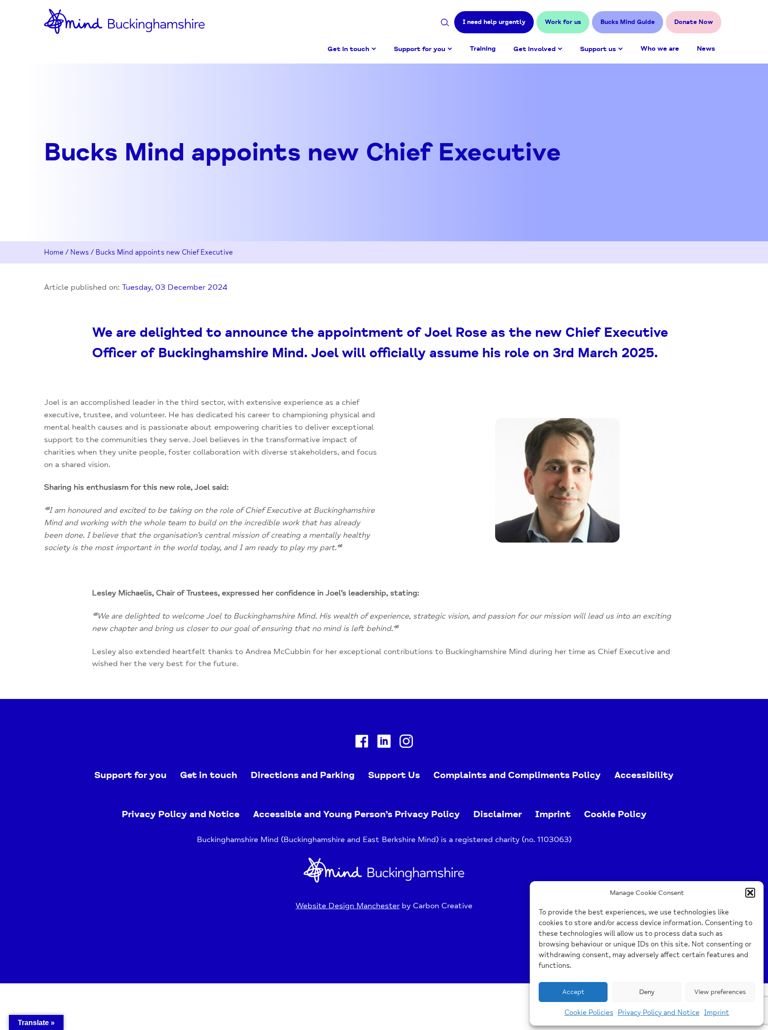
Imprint (716, 1012)
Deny (646, 992)
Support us (598, 49)
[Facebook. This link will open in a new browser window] (361, 743)
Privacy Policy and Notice (659, 1012)
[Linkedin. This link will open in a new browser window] (384, 743)
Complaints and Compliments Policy (517, 775)
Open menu (374, 49)
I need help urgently (494, 22)
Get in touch (348, 49)
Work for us (563, 22)
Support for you (419, 49)
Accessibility (644, 775)
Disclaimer (497, 814)
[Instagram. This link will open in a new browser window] (406, 743)
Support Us (394, 775)
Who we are (659, 48)
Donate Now (693, 22)
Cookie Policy (615, 814)
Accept (573, 992)
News (706, 48)
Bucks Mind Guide (627, 22)
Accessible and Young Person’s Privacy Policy (356, 814)
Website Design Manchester (348, 905)
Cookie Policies (588, 1012)
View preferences (720, 992)
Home (54, 252)
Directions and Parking (303, 775)
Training (483, 48)
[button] (750, 892)
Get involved (534, 49)
